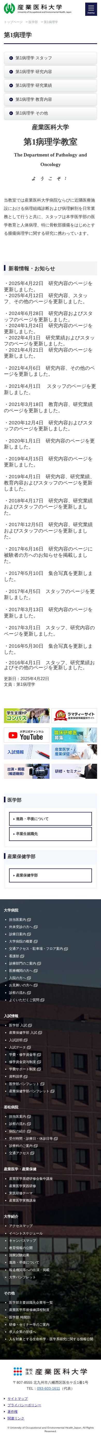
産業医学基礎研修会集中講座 (31, 1179)
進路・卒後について (32, 819)
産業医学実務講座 (22, 1200)
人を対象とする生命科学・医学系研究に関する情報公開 (51, 1339)
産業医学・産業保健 (20, 1169)
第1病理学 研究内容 (34, 71)
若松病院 (11, 1107)
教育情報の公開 (21, 1248)
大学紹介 (11, 1216)
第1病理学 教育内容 (34, 99)
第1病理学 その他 (32, 113)
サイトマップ (18, 1399)
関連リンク (16, 1418)
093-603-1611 (48, 1388)
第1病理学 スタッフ (34, 58)
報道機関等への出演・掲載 (29, 1270)
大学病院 (11, 910)
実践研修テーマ (21, 1193)
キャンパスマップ (22, 1241)
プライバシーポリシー (24, 1405)
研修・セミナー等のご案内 (29, 1324)
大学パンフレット (22, 1277)
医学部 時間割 (19, 1317)
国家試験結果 (19, 1255)
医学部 (33, 22)
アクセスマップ (21, 1226)
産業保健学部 (27, 875)
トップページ (13, 22)
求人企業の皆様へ (22, 1332)
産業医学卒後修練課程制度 (29, 1310)
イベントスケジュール (26, 1233)
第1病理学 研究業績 (34, 85)
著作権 (13, 1412)
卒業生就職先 (27, 834)
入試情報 (11, 1016)
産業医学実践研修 (22, 1186)
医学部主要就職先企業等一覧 (31, 1302)
